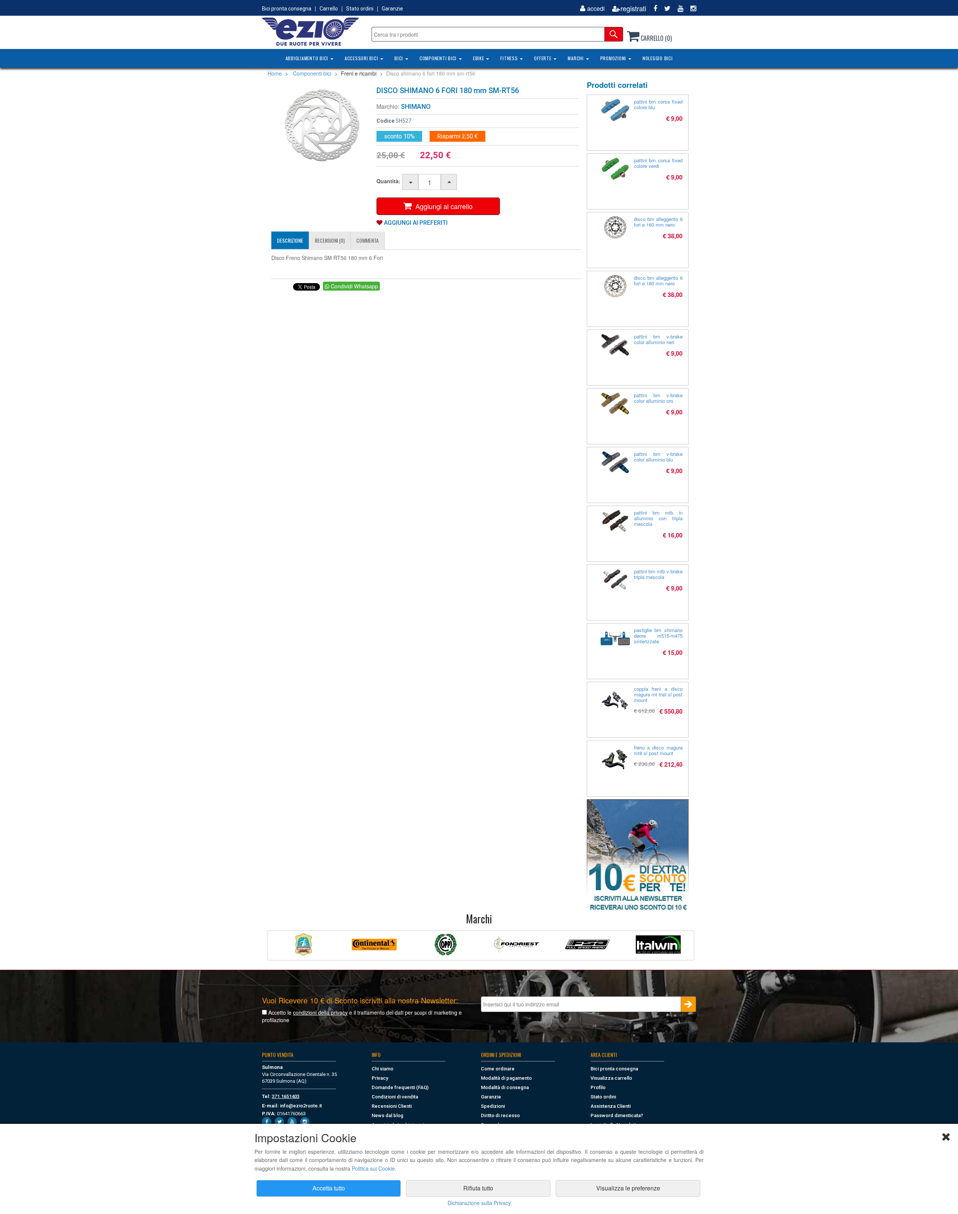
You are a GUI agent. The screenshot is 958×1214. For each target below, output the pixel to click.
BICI (399, 58)
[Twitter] (665, 8)
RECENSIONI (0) (330, 240)
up (449, 182)
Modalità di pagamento (506, 1078)
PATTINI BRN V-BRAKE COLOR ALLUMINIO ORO (658, 398)
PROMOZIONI (614, 58)
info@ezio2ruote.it (301, 1106)
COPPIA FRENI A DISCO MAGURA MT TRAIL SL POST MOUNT (658, 694)
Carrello (329, 9)
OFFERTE (543, 58)
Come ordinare (498, 1069)
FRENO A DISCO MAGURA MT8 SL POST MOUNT (658, 750)
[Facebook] (652, 8)
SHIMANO (416, 106)
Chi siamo (382, 1069)
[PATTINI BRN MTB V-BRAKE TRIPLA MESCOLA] (615, 579)
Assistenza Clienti (611, 1106)
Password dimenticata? (617, 1115)
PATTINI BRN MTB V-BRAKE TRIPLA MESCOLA (658, 574)
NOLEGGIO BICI (658, 58)
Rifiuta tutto (478, 1188)
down (411, 182)
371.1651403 (285, 1096)
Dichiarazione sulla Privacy (479, 1203)
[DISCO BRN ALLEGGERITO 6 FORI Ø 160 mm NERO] (615, 227)
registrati (633, 8)
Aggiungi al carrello (442, 206)
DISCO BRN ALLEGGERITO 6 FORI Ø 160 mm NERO (658, 221)
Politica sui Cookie (373, 1168)
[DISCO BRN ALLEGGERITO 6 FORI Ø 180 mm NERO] (615, 286)
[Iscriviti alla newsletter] (638, 855)
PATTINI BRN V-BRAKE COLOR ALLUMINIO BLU (658, 456)
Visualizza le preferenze (628, 1188)
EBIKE (479, 58)
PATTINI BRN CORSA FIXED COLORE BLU (658, 104)
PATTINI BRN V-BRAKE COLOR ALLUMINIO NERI (658, 339)
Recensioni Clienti (392, 1106)
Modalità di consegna (505, 1087)
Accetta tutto (328, 1188)
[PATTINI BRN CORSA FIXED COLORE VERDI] (615, 168)
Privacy (380, 1078)
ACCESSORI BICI (362, 58)
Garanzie (392, 9)
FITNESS (509, 58)
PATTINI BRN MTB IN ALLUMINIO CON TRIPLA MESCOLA (658, 518)
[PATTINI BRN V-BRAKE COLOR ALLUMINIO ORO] (615, 403)
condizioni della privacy (320, 1012)
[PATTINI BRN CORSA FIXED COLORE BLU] (615, 110)
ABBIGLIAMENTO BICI (308, 58)
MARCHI (576, 58)
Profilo (598, 1087)
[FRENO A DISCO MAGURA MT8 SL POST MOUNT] (615, 760)
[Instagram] (690, 8)
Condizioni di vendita (395, 1097)
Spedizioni (493, 1106)
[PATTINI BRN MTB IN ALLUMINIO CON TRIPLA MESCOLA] (615, 521)
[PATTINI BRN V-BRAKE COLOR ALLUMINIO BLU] (615, 462)
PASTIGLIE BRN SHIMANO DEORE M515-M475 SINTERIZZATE (658, 635)
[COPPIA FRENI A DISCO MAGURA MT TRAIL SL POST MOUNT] (615, 701)
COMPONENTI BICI (438, 58)
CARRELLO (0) (655, 38)
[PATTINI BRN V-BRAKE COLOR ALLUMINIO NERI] (615, 345)
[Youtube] (677, 8)
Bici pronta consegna (286, 9)
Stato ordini (359, 9)
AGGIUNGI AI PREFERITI (415, 222)
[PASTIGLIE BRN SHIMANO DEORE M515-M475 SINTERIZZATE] (615, 638)
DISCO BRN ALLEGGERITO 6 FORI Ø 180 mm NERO (658, 280)
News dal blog (387, 1115)
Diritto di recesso (500, 1115)
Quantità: (388, 181)
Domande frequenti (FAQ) (400, 1087)
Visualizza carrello (611, 1078)
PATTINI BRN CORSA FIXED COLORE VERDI (658, 163)
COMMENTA (367, 240)
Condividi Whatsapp (353, 286)
